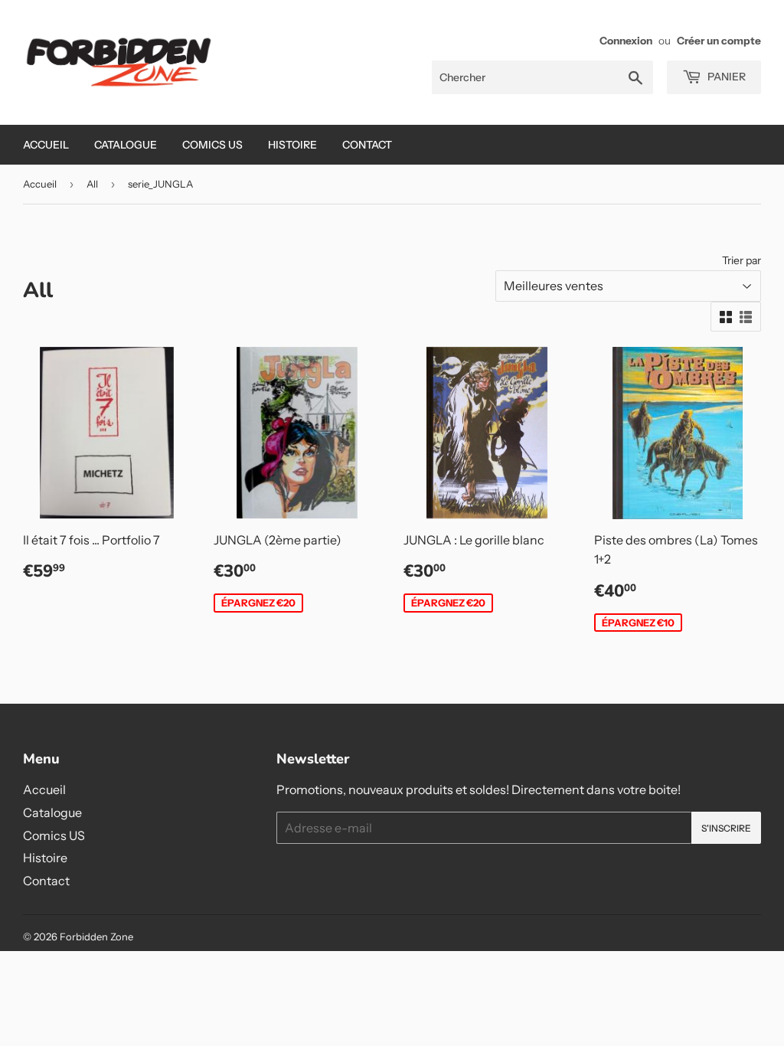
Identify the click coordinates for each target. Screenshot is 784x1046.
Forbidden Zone (96, 936)
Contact (367, 145)
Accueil (46, 145)
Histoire (292, 145)
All (92, 184)
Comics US (212, 145)
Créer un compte (719, 40)
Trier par (741, 260)
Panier (725, 76)
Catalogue (125, 145)
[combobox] (542, 77)
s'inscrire (726, 828)
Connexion (625, 40)
